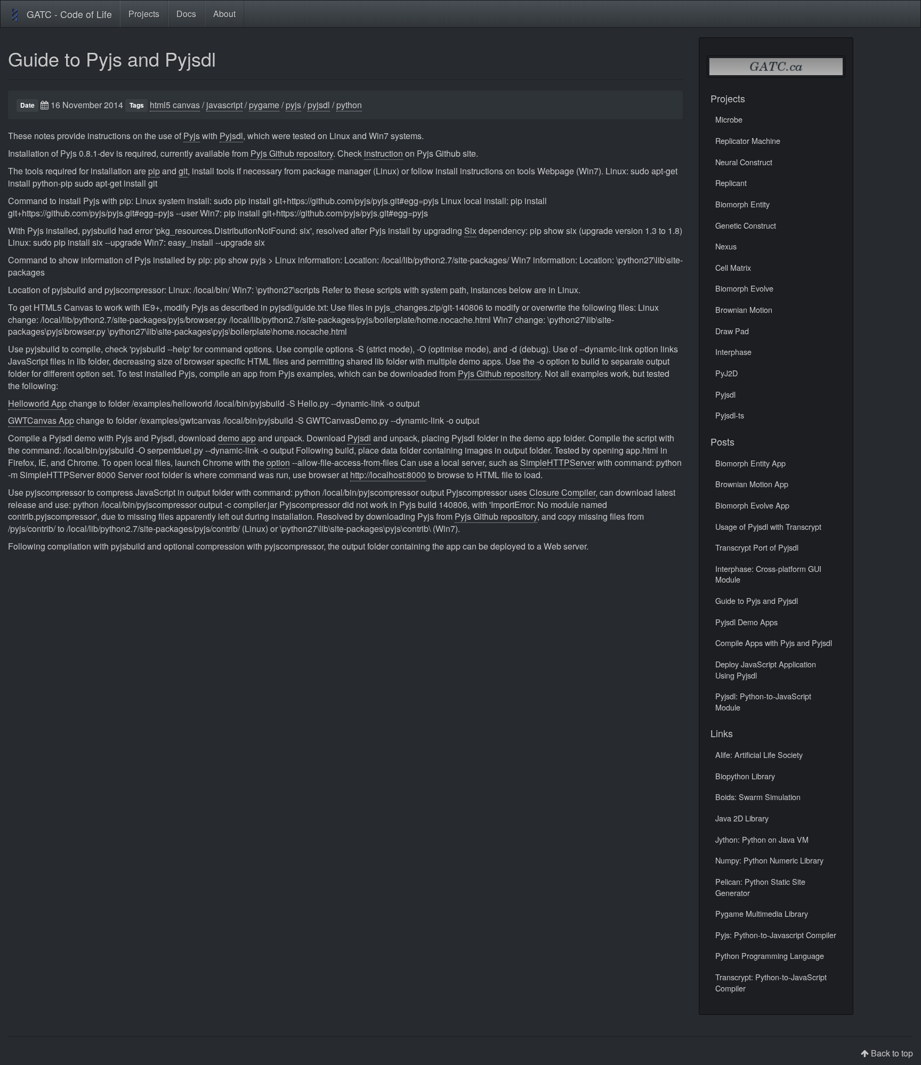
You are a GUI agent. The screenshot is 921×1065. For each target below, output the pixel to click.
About (224, 13)
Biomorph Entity (742, 203)
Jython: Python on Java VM (762, 839)
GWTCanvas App (41, 420)
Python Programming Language (769, 955)
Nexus (726, 246)
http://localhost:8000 (388, 475)
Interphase (733, 351)
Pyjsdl (231, 136)
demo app (237, 438)
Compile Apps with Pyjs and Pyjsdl (773, 642)
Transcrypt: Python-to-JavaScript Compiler (771, 982)
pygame (264, 105)
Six (470, 230)
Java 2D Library (742, 818)
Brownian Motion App (751, 483)
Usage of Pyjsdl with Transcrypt (768, 526)
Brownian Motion (743, 309)
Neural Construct (743, 161)
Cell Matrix (733, 267)
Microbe (728, 119)
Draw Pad (732, 330)
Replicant (731, 182)
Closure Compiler (562, 492)
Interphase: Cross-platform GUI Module (768, 574)
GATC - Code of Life (69, 14)
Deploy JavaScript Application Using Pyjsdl (765, 669)
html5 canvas (175, 105)
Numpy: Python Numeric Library (769, 860)
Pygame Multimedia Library (761, 913)
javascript (224, 105)
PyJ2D (726, 372)
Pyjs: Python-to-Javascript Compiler (775, 934)
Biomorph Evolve (744, 288)
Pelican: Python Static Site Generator (760, 887)
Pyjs (191, 136)
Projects (143, 13)
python (349, 105)
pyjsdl (319, 105)
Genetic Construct (745, 225)
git (183, 171)
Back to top (892, 1053)
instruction (383, 153)
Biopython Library (745, 775)
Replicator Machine (747, 140)
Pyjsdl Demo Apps (746, 621)
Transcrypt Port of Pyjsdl (756, 547)
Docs (186, 13)
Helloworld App (37, 403)
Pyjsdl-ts (729, 415)
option (278, 462)
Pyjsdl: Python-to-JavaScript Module (763, 701)
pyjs (293, 105)
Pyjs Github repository (292, 153)
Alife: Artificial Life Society (759, 754)
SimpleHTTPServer (557, 462)
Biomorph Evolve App (752, 505)
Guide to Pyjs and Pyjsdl (112, 58)
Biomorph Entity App (750, 463)
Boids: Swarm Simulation (758, 796)
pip (154, 171)
